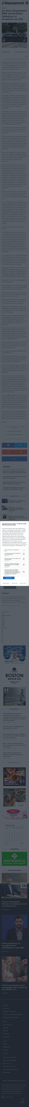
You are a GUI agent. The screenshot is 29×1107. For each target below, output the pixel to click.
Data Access (14, 583)
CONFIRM (9, 578)
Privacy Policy (23, 583)
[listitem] (14, 550)
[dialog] (14, 553)
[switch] (23, 554)
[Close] (26, 523)
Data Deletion (6, 583)
